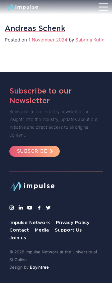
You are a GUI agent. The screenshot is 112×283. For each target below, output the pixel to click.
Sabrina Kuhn (90, 40)
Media (42, 230)
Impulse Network (29, 222)
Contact (19, 230)
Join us (17, 237)
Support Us (68, 230)
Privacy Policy (73, 222)
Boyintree (39, 267)
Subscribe (32, 151)
